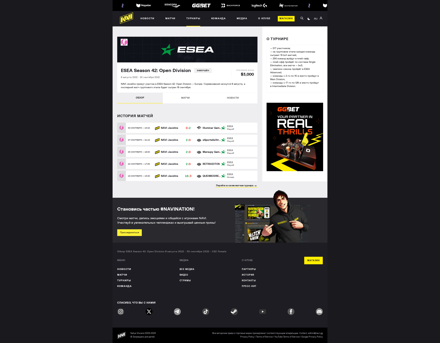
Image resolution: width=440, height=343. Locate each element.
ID (316, 33)
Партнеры (249, 269)
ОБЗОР (140, 98)
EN (315, 27)
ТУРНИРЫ (124, 280)
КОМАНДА (124, 286)
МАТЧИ (185, 98)
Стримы (185, 281)
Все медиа (187, 269)
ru (315, 18)
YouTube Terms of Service (287, 337)
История (248, 275)
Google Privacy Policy (312, 337)
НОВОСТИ (233, 98)
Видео (184, 275)
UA (315, 22)
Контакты (249, 281)
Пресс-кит (249, 286)
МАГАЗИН (313, 260)
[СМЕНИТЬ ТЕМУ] (308, 18)
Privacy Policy (247, 337)
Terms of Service (264, 337)
